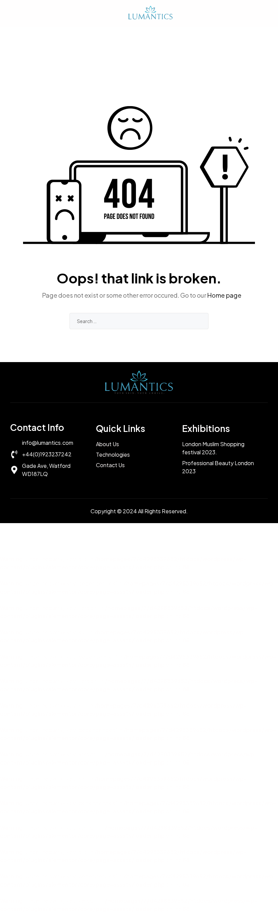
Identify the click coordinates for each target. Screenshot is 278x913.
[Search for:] (139, 320)
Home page (224, 295)
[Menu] (13, 13)
